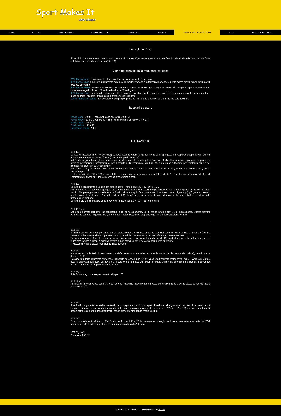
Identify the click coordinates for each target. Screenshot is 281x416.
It (90, 11)
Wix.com (162, 410)
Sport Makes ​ (61, 11)
